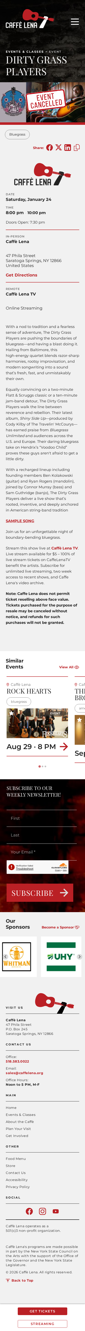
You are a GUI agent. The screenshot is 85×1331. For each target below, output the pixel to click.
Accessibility (17, 1180)
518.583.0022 (17, 1061)
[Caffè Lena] (30, 27)
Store (10, 1166)
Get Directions (21, 275)
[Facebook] (29, 1214)
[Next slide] (79, 957)
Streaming (42, 1324)
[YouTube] (55, 1214)
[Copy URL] (76, 147)
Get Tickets (42, 1311)
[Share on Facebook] (49, 147)
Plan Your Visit (18, 1129)
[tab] (39, 766)
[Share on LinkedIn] (67, 147)
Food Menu (16, 1159)
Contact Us (16, 1173)
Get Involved (17, 1136)
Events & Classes (25, 52)
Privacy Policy (18, 1187)
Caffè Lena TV (64, 548)
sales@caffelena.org (24, 1073)
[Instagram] (42, 1214)
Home (11, 1108)
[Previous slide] (5, 957)
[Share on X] (58, 147)
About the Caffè (20, 1122)
